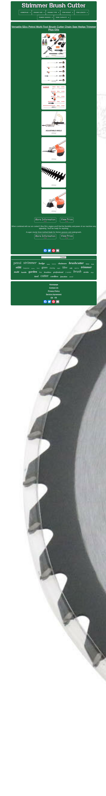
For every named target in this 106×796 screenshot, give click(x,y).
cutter (44, 276)
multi (16, 272)
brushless (47, 272)
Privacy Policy (54, 291)
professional (58, 272)
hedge (42, 263)
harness (54, 264)
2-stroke (68, 272)
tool (36, 276)
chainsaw (62, 263)
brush (77, 271)
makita (77, 268)
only (71, 268)
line (40, 272)
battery (33, 268)
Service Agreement (53, 294)
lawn (38, 268)
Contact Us (53, 288)
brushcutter (76, 263)
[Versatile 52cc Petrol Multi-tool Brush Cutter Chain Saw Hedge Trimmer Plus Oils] (53, 46)
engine (58, 268)
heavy (87, 264)
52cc (64, 267)
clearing (52, 268)
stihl (18, 267)
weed (71, 277)
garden (33, 271)
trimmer (86, 267)
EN (52, 298)
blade (92, 264)
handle (23, 272)
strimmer (30, 263)
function (63, 276)
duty (92, 272)
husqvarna (26, 268)
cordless (54, 276)
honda (48, 264)
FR (56, 298)
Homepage (53, 284)
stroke (86, 272)
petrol (17, 263)
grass (45, 267)
